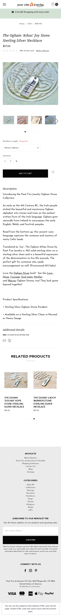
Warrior (12, 281)
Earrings (30, 490)
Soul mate (27, 277)
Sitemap (30, 472)
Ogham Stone (21, 273)
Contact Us (30, 466)
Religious (30, 504)
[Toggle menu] (4, 4)
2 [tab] (28, 131)
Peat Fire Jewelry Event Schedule (30, 461)
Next (56, 121)
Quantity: (7, 156)
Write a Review (42, 51)
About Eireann (30, 458)
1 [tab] (25, 131)
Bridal (30, 507)
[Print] (9, 340)
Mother (38, 277)
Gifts (30, 510)
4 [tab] (36, 131)
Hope (6, 277)
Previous (3, 121)
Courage (15, 277)
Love (49, 273)
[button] (30, 441)
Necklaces (30, 496)
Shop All (30, 485)
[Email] (4, 340)
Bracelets (31, 493)
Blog (31, 469)
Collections (30, 487)
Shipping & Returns (30, 463)
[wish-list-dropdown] (53, 172)
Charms (30, 502)
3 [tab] (32, 131)
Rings (30, 499)
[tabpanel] (10, 120)
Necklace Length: (15, 141)
